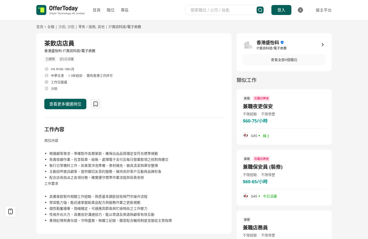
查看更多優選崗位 (65, 104)
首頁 (97, 10)
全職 (50, 26)
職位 (111, 10)
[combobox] (224, 10)
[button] (284, 59)
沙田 (61, 26)
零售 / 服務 (87, 26)
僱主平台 (324, 10)
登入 (281, 10)
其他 (101, 26)
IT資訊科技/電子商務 (125, 26)
